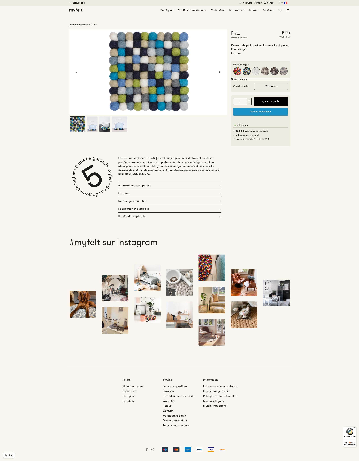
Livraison (168, 391)
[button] (280, 10)
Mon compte (246, 2)
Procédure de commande (179, 396)
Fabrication (129, 391)
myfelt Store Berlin (174, 415)
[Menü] (354, 428)
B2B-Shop (269, 2)
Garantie (168, 401)
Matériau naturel (132, 386)
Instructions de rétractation (220, 386)
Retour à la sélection (79, 24)
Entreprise (128, 396)
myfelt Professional (215, 406)
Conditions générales (216, 391)
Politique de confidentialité (220, 396)
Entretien (128, 401)
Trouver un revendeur (176, 425)
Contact (258, 2)
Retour (167, 406)
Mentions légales (213, 401)
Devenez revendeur (175, 420)
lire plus (236, 53)
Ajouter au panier (271, 101)
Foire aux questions (175, 386)
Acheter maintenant (260, 111)
